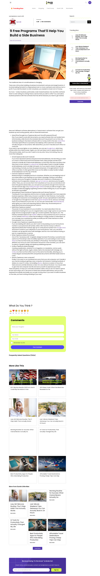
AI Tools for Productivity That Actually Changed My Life (17, 523)
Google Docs (51, 148)
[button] (10, 311)
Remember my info (19, 342)
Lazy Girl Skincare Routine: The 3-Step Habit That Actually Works (18, 507)
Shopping (41, 8)
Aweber (34, 215)
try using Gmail (34, 164)
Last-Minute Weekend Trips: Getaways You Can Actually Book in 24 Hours (51, 421)
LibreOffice (61, 141)
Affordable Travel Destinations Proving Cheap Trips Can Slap (56, 536)
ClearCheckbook (58, 201)
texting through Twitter (36, 187)
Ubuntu (39, 263)
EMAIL (71, 95)
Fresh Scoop (50, 8)
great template (43, 200)
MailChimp (25, 216)
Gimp (13, 241)
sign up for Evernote (41, 181)
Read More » (13, 513)
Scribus (14, 252)
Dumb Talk (60, 8)
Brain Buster (69, 8)
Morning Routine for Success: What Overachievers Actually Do (56, 494)
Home (34, 8)
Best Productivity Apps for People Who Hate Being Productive (36, 536)
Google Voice (61, 228)
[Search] (89, 21)
